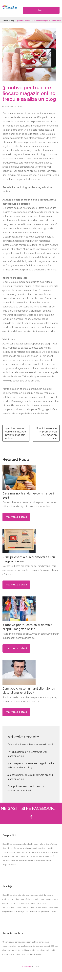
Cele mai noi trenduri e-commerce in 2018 (30, 744)
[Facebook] (31, 817)
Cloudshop (27, 966)
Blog (12, 21)
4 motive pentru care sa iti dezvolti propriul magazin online (15, 433)
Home (5, 21)
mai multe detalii (16, 516)
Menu (41, 10)
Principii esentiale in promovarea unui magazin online (47, 433)
